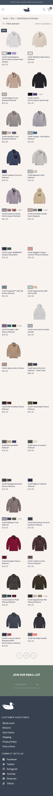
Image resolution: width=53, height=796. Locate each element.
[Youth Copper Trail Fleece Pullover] (39, 118)
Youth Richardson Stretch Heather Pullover (39, 523)
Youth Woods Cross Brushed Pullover (10, 137)
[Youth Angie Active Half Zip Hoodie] (39, 273)
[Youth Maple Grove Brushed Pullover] (13, 80)
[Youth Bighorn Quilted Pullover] (39, 466)
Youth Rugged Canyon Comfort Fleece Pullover (38, 253)
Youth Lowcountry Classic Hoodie (38, 330)
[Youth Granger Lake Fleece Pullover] (13, 311)
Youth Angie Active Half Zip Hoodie (37, 292)
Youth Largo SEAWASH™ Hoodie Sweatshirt (12, 253)
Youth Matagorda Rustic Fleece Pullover (12, 485)
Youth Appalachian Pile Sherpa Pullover (37, 600)
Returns (7, 728)
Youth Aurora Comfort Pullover (37, 446)
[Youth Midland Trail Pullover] (13, 504)
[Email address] (37, 684)
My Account (8, 723)
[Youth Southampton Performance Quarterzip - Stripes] (13, 39)
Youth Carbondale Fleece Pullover (38, 407)
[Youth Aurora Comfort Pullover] (39, 427)
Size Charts (8, 732)
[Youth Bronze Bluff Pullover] (13, 427)
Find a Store (9, 746)
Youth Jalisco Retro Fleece (13, 368)
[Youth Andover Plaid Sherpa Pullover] (13, 582)
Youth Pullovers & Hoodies (27, 18)
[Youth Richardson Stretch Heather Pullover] (39, 504)
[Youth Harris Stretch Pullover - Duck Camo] (39, 350)
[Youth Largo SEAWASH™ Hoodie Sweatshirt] (13, 234)
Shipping (7, 737)
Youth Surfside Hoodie (37, 638)
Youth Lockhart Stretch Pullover (12, 176)
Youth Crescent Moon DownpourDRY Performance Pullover (11, 640)
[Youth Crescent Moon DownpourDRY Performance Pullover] (13, 620)
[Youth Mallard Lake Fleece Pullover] (39, 39)
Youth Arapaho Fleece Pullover (11, 562)
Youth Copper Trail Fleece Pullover (39, 137)
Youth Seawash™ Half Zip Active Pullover (12, 292)
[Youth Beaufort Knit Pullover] (39, 157)
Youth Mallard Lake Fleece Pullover (39, 58)
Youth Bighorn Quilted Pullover (37, 485)
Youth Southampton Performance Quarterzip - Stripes (13, 59)
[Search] (44, 9)
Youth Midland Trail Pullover (10, 523)
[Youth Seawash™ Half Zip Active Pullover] (13, 273)
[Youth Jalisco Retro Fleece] (13, 350)
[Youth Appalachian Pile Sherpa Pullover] (39, 582)
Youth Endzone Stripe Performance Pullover (11, 214)
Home (5, 18)
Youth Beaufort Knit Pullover (36, 176)
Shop (12, 18)
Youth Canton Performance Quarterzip (38, 99)
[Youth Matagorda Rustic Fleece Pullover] (13, 466)
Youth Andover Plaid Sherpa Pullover (10, 600)
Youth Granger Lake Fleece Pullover (10, 330)
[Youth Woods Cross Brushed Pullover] (13, 118)
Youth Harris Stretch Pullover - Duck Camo (37, 369)
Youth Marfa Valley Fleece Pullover (13, 407)
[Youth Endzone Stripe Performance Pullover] (13, 196)
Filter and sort (12, 23)
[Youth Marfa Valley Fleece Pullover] (13, 389)
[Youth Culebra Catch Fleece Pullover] (39, 543)
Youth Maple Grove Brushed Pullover (10, 99)
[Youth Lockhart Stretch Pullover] (13, 157)
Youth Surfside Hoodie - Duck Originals (38, 214)
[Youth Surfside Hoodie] (39, 620)
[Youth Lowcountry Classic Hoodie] (39, 311)
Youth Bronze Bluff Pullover (10, 446)
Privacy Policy (9, 741)
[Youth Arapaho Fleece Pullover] (13, 543)
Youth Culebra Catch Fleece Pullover (36, 562)
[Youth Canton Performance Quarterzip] (39, 80)
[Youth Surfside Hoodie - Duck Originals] (39, 196)
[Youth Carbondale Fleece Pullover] (39, 389)
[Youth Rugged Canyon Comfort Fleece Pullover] (39, 234)
